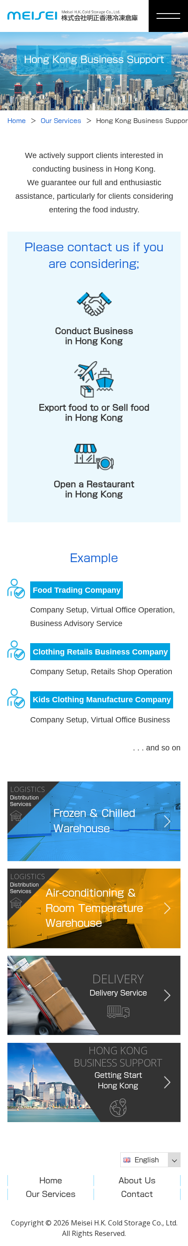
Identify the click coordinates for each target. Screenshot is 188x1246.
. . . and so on (157, 747)
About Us (137, 1180)
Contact (137, 1194)
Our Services (61, 121)
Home (16, 121)
